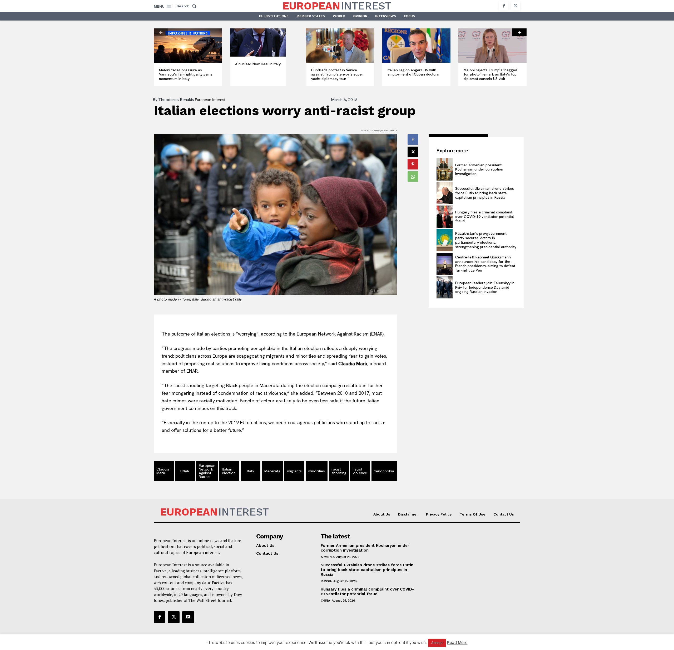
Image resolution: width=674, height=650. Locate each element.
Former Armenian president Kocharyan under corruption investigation (479, 169)
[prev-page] (161, 32)
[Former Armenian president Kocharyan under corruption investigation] (444, 169)
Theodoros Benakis (176, 100)
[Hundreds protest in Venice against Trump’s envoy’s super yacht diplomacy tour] (340, 45)
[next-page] (519, 32)
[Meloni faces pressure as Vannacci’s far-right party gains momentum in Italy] (188, 45)
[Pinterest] (413, 164)
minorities (316, 471)
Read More (457, 642)
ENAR (184, 471)
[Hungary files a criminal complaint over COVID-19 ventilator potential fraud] (444, 217)
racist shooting (338, 471)
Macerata (272, 471)
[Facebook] (503, 6)
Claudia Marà (162, 471)
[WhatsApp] (413, 176)
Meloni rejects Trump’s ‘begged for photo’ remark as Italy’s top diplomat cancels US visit (490, 74)
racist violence (360, 471)
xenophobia (384, 471)
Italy (250, 471)
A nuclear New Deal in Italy (258, 64)
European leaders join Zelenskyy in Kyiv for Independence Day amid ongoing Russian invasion (484, 287)
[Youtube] (188, 617)
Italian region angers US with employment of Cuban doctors (413, 72)
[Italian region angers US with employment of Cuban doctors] (416, 45)
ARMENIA (328, 557)
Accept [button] (437, 643)
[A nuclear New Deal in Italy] (258, 42)
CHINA (325, 600)
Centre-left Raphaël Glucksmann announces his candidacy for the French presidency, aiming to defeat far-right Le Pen (485, 264)
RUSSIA (326, 581)
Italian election (229, 471)
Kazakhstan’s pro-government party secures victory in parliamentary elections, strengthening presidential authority (485, 240)
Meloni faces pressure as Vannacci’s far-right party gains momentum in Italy (185, 74)
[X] (515, 6)
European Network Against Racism (207, 471)
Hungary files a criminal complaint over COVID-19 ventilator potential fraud (484, 216)
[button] (187, 6)
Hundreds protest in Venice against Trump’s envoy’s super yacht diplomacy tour (337, 74)
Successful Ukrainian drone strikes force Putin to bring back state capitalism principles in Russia (484, 193)
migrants (294, 471)
